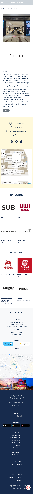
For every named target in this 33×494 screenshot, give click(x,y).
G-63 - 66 (19, 219)
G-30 (2, 242)
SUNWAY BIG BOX (15, 442)
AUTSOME (19, 480)
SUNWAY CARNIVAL (15, 437)
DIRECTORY (12, 468)
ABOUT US (19, 464)
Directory (9, 8)
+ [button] (3, 151)
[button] (30, 2)
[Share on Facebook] (12, 141)
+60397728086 (18, 127)
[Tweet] (16, 141)
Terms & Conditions (17, 488)
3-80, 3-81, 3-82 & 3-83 (23, 300)
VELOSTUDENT (20, 477)
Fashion (6, 110)
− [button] (3, 153)
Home (3, 8)
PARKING (16, 348)
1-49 (18, 242)
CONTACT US (20, 468)
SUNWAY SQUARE (15, 450)
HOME (13, 464)
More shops (18, 134)
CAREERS (19, 471)
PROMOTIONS (11, 471)
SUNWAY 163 (15, 452)
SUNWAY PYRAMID (15, 435)
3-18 (2, 276)
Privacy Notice (25, 487)
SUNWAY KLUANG (15, 445)
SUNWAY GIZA (15, 455)
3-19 (18, 276)
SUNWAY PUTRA (15, 440)
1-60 (2, 219)
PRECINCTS (12, 477)
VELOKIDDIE (20, 474)
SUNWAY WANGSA (15, 447)
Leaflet (29, 183)
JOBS (26, 471)
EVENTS (13, 474)
